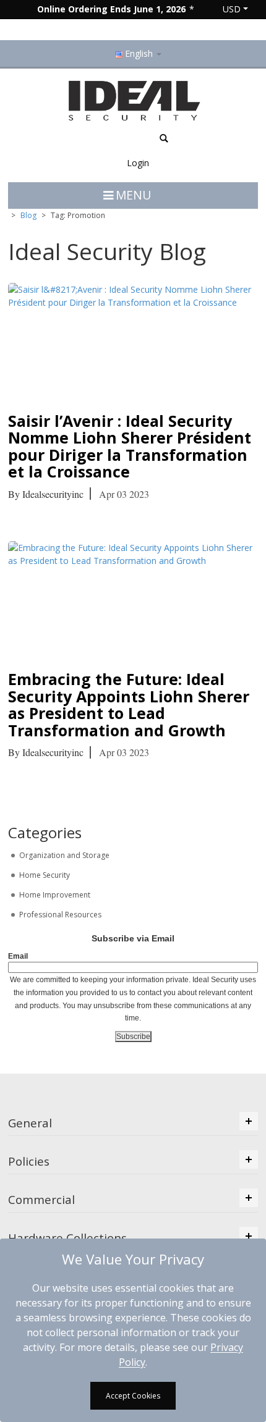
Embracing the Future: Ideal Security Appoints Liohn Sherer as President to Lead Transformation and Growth (128, 704)
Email (18, 956)
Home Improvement (53, 895)
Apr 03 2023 (124, 493)
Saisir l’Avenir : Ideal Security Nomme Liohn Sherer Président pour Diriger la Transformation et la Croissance (129, 446)
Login (138, 163)
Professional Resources (59, 914)
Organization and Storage (63, 855)
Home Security (43, 875)
